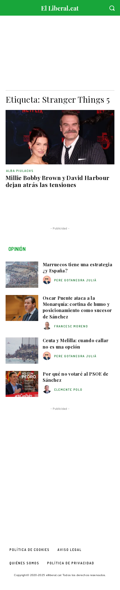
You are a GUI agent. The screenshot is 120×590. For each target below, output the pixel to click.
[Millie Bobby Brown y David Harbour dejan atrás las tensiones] (60, 137)
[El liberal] (60, 6)
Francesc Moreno (71, 326)
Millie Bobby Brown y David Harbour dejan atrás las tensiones (57, 181)
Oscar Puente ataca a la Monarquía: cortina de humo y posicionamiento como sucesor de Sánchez (77, 307)
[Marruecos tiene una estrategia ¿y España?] (22, 275)
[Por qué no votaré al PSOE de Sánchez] (22, 384)
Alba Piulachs (19, 171)
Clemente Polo (68, 390)
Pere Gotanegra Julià (75, 280)
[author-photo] (48, 280)
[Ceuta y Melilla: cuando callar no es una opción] (22, 350)
